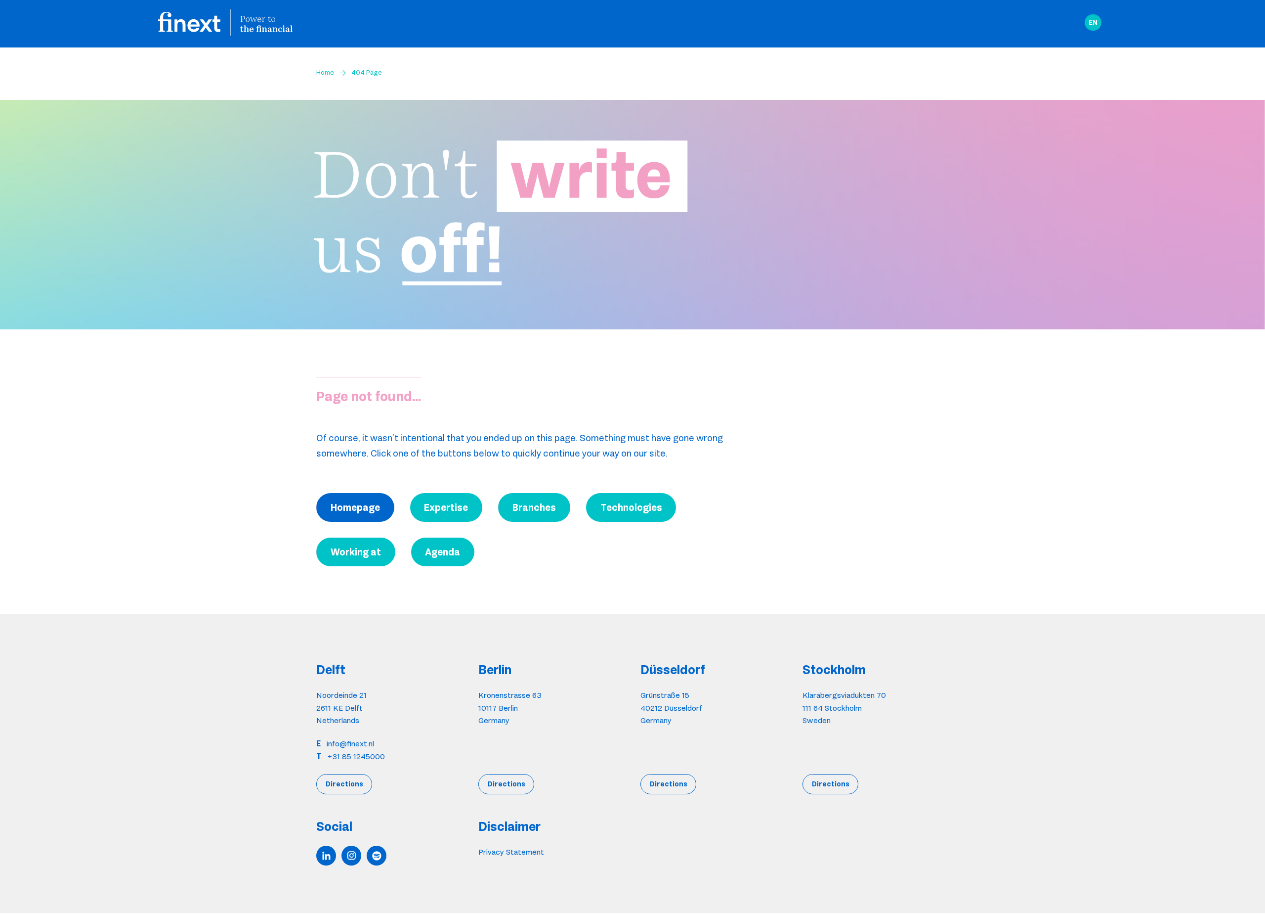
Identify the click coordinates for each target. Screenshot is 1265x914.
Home (325, 72)
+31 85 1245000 (356, 756)
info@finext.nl (350, 743)
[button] (1093, 22)
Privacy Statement (511, 852)
